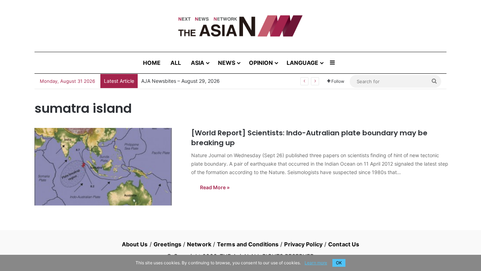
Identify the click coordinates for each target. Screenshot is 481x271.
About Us (135, 244)
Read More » (215, 187)
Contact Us (343, 244)
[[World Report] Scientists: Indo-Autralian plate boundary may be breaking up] (108, 166)
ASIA (197, 62)
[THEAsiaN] (240, 26)
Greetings (167, 244)
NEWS (226, 62)
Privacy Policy (303, 244)
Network (199, 244)
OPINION (261, 62)
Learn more (316, 262)
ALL (175, 62)
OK (339, 262)
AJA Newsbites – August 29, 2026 (180, 81)
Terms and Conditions (248, 244)
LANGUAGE (302, 62)
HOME (152, 62)
